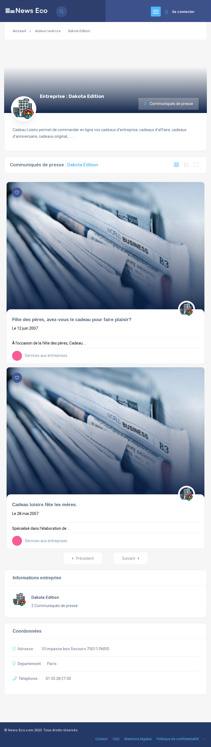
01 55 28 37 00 (58, 678)
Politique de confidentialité (178, 739)
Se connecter (183, 12)
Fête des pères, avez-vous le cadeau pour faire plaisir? (71, 319)
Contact (101, 739)
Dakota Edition (45, 597)
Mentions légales (138, 739)
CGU (116, 739)
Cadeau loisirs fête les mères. (44, 504)
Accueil (19, 31)
